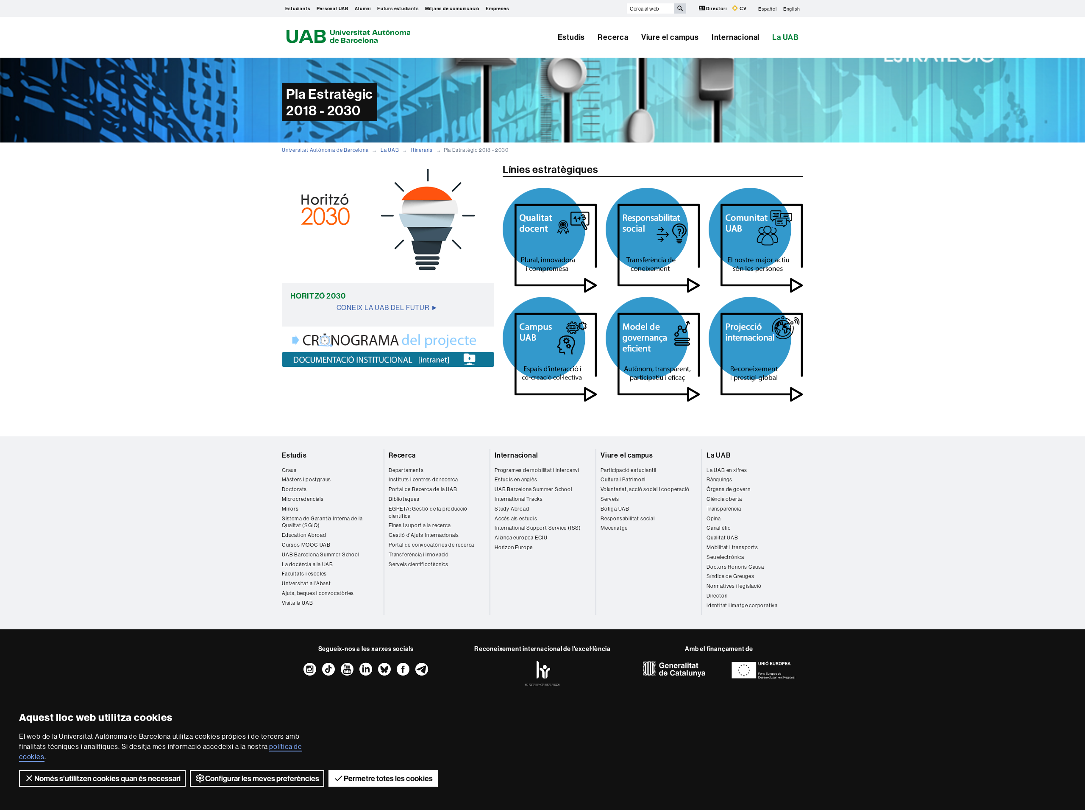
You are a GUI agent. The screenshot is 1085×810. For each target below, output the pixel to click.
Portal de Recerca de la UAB (423, 489)
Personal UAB (333, 8)
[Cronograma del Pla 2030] (388, 340)
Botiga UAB (615, 509)
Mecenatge (614, 528)
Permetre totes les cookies (388, 778)
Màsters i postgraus (306, 479)
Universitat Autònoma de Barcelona (325, 150)
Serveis (610, 499)
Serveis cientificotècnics (418, 564)
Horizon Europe (514, 547)
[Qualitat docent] (550, 240)
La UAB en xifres (727, 470)
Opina (714, 518)
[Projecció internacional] (756, 349)
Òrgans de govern (729, 489)
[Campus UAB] (550, 349)
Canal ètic (719, 528)
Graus (289, 470)
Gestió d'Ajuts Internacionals (424, 535)
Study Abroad (512, 509)
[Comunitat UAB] (756, 240)
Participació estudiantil (628, 470)
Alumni (363, 8)
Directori (716, 8)
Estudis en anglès (516, 479)
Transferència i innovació (419, 554)
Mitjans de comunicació (452, 8)
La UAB (785, 37)
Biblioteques (404, 499)
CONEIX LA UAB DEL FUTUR (383, 307)
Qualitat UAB (722, 537)
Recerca (613, 37)
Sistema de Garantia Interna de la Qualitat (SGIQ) (322, 522)
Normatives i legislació (734, 586)
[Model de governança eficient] (653, 349)
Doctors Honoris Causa (735, 567)
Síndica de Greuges (730, 576)
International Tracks (519, 499)
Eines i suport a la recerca (420, 525)
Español (767, 8)
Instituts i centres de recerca (423, 479)
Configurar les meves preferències (262, 778)
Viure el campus (670, 37)
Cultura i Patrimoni (623, 479)
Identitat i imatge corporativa (742, 605)
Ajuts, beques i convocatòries (318, 593)
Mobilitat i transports (732, 547)
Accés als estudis (516, 518)
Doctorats (294, 489)
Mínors (290, 509)
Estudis (571, 37)
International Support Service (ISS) (538, 528)
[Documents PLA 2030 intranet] (388, 359)
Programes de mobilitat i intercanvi (537, 470)
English (791, 8)
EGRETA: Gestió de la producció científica (428, 512)
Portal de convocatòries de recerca (431, 545)
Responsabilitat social (628, 518)
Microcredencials (303, 499)
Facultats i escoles (304, 573)
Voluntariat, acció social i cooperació (645, 489)
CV (742, 8)
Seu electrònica (725, 557)
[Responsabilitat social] (653, 240)
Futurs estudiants (398, 8)
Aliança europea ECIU (521, 537)
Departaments (406, 470)
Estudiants (297, 8)
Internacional (736, 37)
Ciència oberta (724, 499)
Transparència (724, 509)
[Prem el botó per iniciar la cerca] (680, 8)
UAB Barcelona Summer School (320, 554)
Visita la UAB (297, 603)
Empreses (497, 8)
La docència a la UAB (307, 564)
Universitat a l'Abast (306, 583)
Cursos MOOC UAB (306, 545)
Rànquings (719, 479)
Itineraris (422, 150)
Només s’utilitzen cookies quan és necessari (107, 778)
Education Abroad (304, 535)
